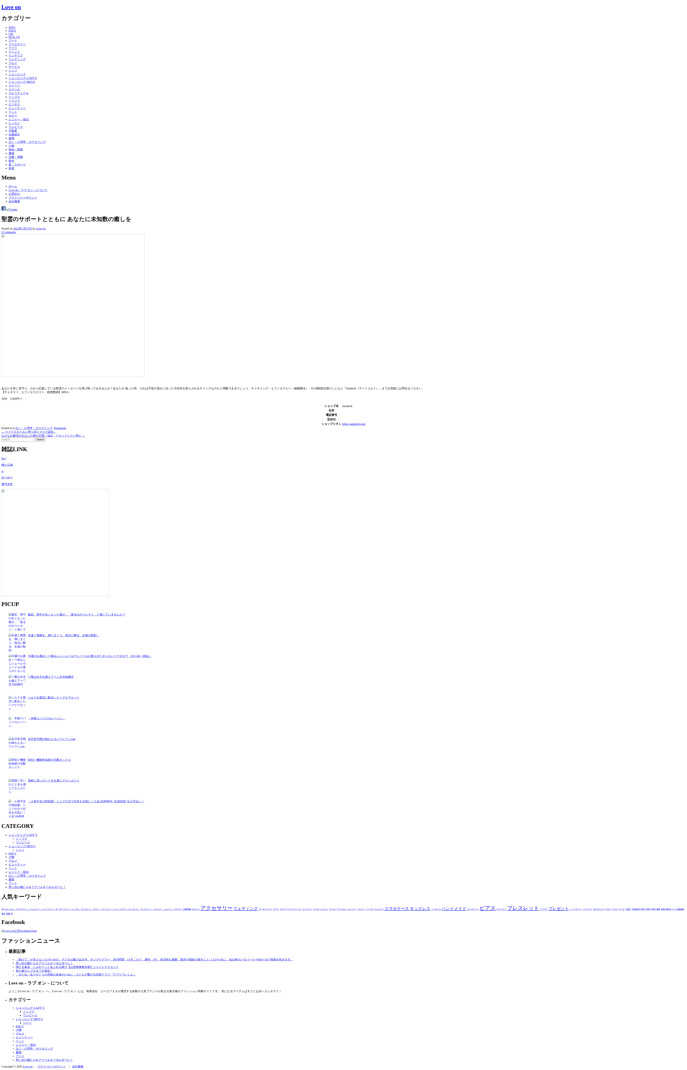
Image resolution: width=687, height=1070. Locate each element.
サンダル (342, 909)
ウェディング (17, 59)
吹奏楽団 (636, 909)
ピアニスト (501, 909)
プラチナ (544, 909)
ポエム (608, 909)
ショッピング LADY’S (23, 834)
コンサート (307, 909)
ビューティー (17, 108)
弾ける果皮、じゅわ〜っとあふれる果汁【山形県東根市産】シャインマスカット (67, 967)
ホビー (13, 115)
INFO (12, 27)
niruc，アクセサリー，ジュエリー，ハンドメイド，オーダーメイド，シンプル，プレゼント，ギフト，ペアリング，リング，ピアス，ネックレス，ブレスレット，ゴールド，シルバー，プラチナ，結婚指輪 (100, 909)
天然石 (648, 909)
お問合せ (14, 193)
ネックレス (420, 908)
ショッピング (17, 74)
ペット (13, 111)
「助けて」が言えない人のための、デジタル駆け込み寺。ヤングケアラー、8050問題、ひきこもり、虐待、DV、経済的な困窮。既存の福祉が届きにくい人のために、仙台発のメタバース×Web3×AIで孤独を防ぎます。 (154, 959)
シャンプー (351, 909)
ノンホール (436, 909)
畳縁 (663, 909)
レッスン (14, 123)
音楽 (11, 168)
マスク (615, 909)
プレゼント (559, 908)
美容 (3, 914)
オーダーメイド (265, 909)
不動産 (13, 130)
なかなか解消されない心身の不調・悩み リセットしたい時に (43, 435)
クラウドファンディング (290, 909)
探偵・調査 (16, 149)
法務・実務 (16, 157)
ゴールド (333, 909)
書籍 (11, 153)
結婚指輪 (680, 909)
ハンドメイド (454, 908)
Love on (11, 7)
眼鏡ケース (671, 909)
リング (622, 909)
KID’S (12, 853)
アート (13, 40)
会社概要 (14, 201)
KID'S (12, 30)
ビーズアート (473, 909)
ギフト (276, 909)
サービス (14, 66)
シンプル (369, 909)
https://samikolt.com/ (354, 423)
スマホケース (397, 908)
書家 (658, 909)
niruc (7, 909)
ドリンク (14, 100)
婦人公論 (7, 464)
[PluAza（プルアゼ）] (55, 595)
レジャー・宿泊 (19, 119)
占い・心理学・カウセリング (27, 142)
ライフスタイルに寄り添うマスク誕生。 (29, 431)
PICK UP (14, 37)
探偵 (654, 909)
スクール (14, 89)
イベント (14, 51)
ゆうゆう (7, 477)
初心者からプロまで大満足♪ (34, 970)
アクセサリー (17, 44)
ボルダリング (599, 909)
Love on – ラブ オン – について (28, 190)
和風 (642, 909)
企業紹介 (14, 134)
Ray (3, 458)
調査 (8, 914)
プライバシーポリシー (23, 197)
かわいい (196, 909)
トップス (14, 96)
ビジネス (14, 104)
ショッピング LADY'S (23, 78)
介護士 (628, 909)
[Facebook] (3, 209)
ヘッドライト (576, 909)
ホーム (13, 186)
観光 (11, 160)
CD (2, 909)
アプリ (13, 48)
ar (2, 471)
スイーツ (14, 85)
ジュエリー (379, 909)
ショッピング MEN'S (22, 81)
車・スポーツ (17, 164)
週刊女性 (7, 484)
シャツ (13, 70)
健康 (11, 138)
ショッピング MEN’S (22, 846)
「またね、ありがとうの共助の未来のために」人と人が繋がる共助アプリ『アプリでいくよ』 (76, 974)
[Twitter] (11, 209)
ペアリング (587, 909)
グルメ (13, 63)
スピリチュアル (19, 93)
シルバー (361, 909)
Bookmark (60, 428)
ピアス (488, 908)
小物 (11, 145)
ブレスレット (523, 908)
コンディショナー (320, 909)
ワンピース (16, 126)
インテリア (16, 55)
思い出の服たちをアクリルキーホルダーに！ (37, 887)
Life (11, 33)
